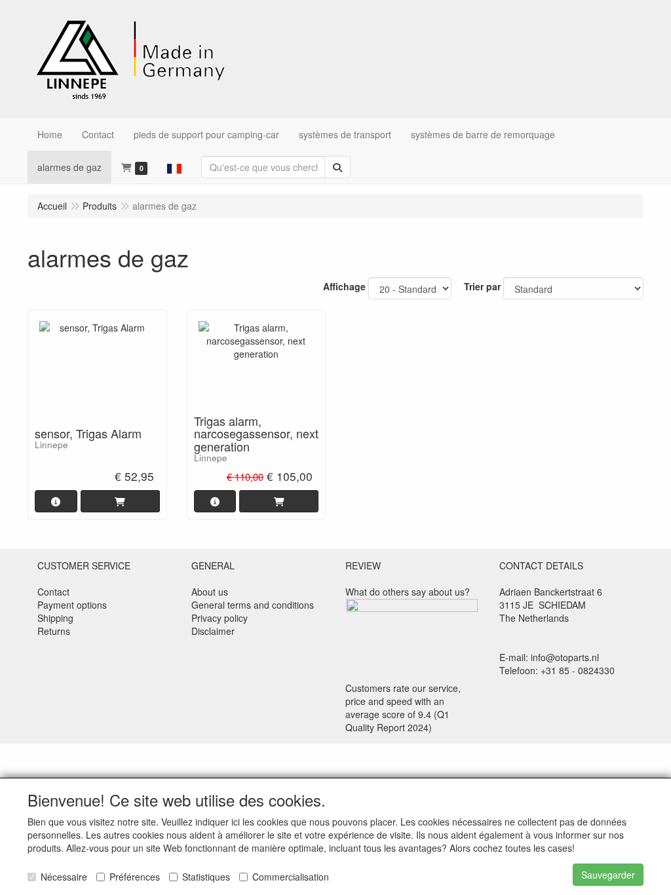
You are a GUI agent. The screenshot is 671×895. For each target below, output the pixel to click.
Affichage (344, 286)
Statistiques (206, 876)
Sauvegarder (608, 874)
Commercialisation (290, 876)
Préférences (134, 876)
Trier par (482, 286)
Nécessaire (64, 876)
